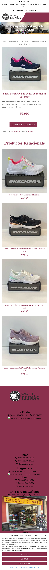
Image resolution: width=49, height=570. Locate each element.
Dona (21, 41)
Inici (4, 41)
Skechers (31, 131)
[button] (45, 536)
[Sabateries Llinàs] (13, 16)
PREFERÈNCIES (24, 564)
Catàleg (10, 41)
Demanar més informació (23, 124)
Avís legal (36, 567)
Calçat (16, 41)
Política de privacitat (27, 567)
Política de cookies (15, 567)
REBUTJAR (24, 559)
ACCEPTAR (25, 554)
